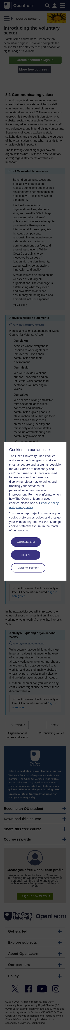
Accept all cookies (26, 542)
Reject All (25, 555)
